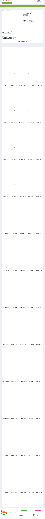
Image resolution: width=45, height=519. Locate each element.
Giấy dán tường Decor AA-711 (22, 344)
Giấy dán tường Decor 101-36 (6, 110)
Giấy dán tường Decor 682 (14, 319)
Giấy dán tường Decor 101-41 (31, 110)
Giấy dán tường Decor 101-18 (22, 85)
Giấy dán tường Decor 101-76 (39, 159)
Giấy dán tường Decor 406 (30, 221)
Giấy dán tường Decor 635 (22, 270)
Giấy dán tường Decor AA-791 (14, 467)
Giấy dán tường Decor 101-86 (31, 184)
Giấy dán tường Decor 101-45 (14, 122)
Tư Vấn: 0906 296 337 (36, 515)
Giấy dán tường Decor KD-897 (6, 504)
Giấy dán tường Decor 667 (22, 307)
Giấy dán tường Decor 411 (30, 233)
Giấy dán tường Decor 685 (39, 319)
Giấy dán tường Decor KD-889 (6, 492)
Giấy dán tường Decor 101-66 (39, 147)
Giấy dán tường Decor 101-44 (6, 122)
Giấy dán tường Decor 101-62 (6, 147)
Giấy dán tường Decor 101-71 (22, 159)
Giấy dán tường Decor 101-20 (31, 85)
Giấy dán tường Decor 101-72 (31, 159)
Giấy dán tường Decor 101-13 (31, 73)
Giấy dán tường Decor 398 (6, 221)
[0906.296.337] (1, 513)
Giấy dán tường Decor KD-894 (31, 492)
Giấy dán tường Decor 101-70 (14, 159)
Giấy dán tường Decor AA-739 (22, 393)
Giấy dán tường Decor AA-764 (22, 418)
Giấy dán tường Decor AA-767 (6, 430)
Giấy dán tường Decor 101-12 (22, 73)
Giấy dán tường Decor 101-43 (39, 110)
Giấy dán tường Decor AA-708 (6, 344)
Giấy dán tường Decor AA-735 (39, 381)
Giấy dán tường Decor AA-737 (6, 393)
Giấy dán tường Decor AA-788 (31, 455)
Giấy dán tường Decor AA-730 (14, 381)
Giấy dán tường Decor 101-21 (39, 85)
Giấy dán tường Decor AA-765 (31, 418)
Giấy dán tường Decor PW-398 (14, 504)
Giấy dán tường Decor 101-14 (39, 73)
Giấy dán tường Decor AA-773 (39, 430)
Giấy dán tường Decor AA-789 (39, 455)
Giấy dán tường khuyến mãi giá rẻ (37, 514)
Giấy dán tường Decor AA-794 (39, 467)
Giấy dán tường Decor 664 (14, 307)
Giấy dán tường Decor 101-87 (39, 184)
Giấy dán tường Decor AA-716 (14, 356)
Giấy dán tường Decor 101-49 (31, 122)
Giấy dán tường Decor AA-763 (14, 418)
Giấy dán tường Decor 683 (22, 319)
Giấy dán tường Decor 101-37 (14, 110)
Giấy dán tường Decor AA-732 (22, 381)
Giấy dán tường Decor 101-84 (14, 184)
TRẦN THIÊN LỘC (6, 1)
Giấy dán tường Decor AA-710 (14, 344)
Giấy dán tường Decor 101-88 (6, 196)
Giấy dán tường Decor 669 (30, 307)
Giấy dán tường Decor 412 (39, 233)
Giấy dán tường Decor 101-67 (6, 159)
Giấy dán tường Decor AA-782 (6, 455)
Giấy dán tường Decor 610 (6, 270)
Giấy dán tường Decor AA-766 (39, 418)
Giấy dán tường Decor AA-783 (14, 455)
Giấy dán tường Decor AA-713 (39, 344)
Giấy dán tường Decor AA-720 (39, 356)
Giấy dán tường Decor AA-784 (22, 455)
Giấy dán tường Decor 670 (39, 307)
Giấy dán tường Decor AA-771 (22, 430)
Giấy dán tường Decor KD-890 (14, 492)
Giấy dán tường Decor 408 (6, 233)
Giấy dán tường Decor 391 (39, 196)
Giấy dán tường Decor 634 (14, 270)
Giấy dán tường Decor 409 (14, 233)
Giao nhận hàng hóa (22, 515)
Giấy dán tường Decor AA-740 (31, 393)
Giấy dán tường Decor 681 (6, 319)
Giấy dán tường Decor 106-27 (22, 196)
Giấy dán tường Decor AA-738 (14, 393)
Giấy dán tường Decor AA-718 (22, 356)
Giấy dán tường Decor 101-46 (22, 122)
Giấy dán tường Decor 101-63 (14, 147)
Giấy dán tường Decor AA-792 (22, 467)
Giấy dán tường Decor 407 (39, 221)
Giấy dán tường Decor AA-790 (6, 467)
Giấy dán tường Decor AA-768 (14, 430)
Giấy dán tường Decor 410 (22, 233)
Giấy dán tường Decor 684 (30, 319)
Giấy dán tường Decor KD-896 (39, 492)
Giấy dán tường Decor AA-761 (6, 418)
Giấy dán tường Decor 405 (22, 221)
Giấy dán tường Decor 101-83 (6, 184)
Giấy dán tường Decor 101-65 (31, 147)
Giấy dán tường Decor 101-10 (6, 73)
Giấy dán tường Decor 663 (6, 307)
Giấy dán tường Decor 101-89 (14, 196)
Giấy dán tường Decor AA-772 (31, 430)
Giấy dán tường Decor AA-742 (39, 393)
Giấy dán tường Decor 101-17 (14, 85)
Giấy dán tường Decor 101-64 (22, 147)
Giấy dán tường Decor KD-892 (22, 492)
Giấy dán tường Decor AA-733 (31, 381)
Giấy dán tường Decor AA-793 (31, 467)
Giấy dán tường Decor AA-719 (31, 356)
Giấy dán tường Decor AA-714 (6, 356)
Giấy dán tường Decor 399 (14, 221)
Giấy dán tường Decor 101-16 (6, 85)
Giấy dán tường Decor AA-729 (6, 381)
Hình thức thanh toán (22, 514)
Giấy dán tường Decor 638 (39, 270)
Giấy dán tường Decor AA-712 (31, 344)
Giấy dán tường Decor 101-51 (39, 122)
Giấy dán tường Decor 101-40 (22, 110)
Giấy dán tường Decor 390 (30, 196)
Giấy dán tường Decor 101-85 (22, 184)
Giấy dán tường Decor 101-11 (14, 73)
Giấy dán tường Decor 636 (30, 270)
